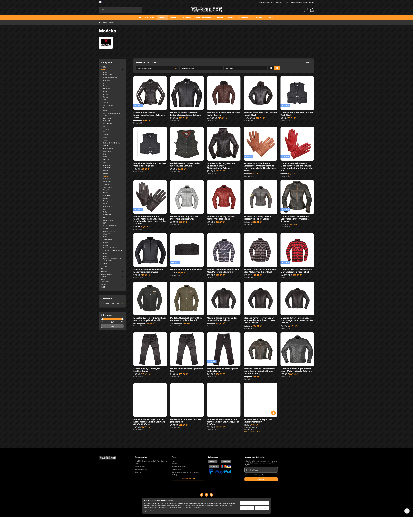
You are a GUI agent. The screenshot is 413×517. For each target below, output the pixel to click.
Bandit (105, 72)
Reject (247, 508)
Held (104, 154)
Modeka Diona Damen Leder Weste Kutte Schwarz (185, 164)
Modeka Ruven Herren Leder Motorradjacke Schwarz (222, 319)
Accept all (254, 503)
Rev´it (105, 204)
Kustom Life (107, 168)
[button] (223, 68)
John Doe (106, 159)
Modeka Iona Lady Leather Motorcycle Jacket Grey (184, 217)
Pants (103, 279)
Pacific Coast (107, 184)
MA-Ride (106, 170)
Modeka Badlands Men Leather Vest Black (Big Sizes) (149, 164)
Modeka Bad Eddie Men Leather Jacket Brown (223, 113)
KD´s (104, 162)
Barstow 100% (107, 75)
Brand (103, 69)
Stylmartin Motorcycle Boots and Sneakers (112, 260)
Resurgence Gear (109, 201)
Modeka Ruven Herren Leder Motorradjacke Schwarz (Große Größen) (296, 320)
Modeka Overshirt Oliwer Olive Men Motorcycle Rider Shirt (186, 319)
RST (104, 223)
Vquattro (106, 266)
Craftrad (105, 102)
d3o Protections (108, 105)
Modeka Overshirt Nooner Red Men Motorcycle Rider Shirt (296, 270)
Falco (104, 132)
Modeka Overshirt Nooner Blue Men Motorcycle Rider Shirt (223, 270)
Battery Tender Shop (110, 77)
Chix (104, 99)
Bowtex (105, 94)
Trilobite (105, 263)
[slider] (102, 319)
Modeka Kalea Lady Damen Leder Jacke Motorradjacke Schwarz (294, 218)
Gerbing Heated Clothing (111, 143)
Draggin (105, 126)
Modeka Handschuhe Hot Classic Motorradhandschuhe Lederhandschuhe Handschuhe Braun (260, 167)
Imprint (146, 511)
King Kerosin (107, 165)
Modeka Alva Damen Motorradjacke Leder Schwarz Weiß (149, 115)
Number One (107, 181)
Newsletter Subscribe (254, 457)
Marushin (106, 173)
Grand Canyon (108, 148)
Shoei (105, 253)
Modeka (105, 176)
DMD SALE (106, 121)
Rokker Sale (107, 215)
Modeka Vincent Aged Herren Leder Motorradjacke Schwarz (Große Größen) (149, 421)
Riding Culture (107, 206)
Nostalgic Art (107, 179)
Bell (104, 83)
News (286, 2)
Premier (105, 192)
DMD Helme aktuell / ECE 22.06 (111, 114)
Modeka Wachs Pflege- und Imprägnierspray (258, 420)
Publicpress (107, 195)
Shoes (103, 284)
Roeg (104, 209)
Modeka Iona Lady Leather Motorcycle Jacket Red (221, 217)
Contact (279, 2)
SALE (103, 287)
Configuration (262, 508)
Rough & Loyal (108, 220)
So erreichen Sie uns (266, 2)
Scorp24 (105, 237)
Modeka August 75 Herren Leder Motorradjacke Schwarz (185, 113)
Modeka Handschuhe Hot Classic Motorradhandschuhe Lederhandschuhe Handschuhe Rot (296, 167)
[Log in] (306, 10)
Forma (105, 137)
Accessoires (105, 282)
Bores (105, 91)
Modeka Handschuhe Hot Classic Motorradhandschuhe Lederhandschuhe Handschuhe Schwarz (149, 220)
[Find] (139, 10)
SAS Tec (105, 228)
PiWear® (106, 190)
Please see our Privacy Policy (254, 475)
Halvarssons (107, 151)
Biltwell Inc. (106, 88)
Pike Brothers (107, 187)
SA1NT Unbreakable (110, 226)
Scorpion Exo (107, 239)
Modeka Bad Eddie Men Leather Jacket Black (260, 113)
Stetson (105, 256)
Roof (104, 217)
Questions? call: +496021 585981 (302, 2)
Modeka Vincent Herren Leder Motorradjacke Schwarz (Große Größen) (223, 421)
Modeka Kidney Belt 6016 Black (186, 269)
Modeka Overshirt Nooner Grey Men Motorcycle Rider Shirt (260, 270)
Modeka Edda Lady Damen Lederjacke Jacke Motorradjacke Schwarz (221, 165)
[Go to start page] (206, 9)
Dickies (105, 111)
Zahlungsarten (215, 457)
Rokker (105, 212)
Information (141, 457)
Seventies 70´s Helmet (110, 248)
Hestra (105, 157)
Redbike (105, 198)
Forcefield (106, 134)
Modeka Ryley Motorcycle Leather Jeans (146, 369)
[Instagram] (211, 495)
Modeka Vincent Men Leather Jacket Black (185, 420)
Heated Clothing (106, 274)
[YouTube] (206, 495)
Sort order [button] (229, 68)
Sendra (105, 245)
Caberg (105, 97)
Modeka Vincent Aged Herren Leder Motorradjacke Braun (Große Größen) (259, 371)
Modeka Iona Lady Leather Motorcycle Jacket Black (258, 217)
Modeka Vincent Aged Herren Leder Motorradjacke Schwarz (296, 369)
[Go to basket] (312, 10)
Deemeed (106, 108)
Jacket (103, 277)
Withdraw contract (188, 478)
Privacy (152, 511)
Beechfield (106, 80)
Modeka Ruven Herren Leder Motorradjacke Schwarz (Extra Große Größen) (259, 320)
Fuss (174, 457)
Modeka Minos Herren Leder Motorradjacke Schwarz (148, 270)
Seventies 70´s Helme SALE (112, 250)
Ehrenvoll (106, 129)
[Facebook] (201, 495)
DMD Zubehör (107, 123)
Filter (112, 326)
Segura (105, 242)
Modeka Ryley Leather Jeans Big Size (187, 369)
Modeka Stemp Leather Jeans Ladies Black (222, 369)
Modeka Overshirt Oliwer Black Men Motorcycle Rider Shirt (149, 319)
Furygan (105, 140)
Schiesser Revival (109, 231)
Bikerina (104, 269)
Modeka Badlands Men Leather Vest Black (296, 113)
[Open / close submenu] (122, 69)
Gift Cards (104, 67)
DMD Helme (107, 118)
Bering (105, 86)
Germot (105, 146)
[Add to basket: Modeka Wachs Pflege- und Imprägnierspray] (273, 412)
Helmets (104, 271)
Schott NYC (106, 234)
